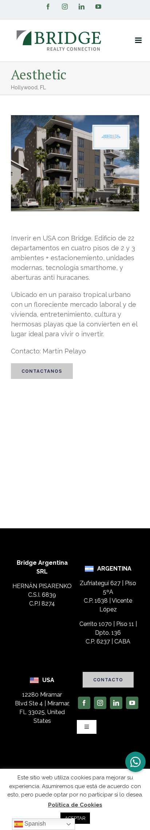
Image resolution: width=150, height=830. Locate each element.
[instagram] (100, 703)
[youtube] (132, 703)
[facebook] (84, 703)
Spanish (34, 824)
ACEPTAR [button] (75, 818)
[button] (135, 762)
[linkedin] (116, 703)
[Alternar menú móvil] (139, 40)
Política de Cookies (75, 805)
